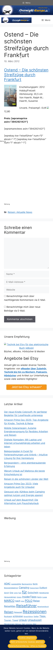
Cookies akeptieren (27, 638)
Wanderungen (9, 624)
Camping (24, 587)
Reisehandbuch (43, 607)
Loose (44, 597)
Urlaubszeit (35, 620)
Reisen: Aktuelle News (20, 212)
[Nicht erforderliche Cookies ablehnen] (49, 637)
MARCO (9, 600)
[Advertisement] (11, 97)
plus (22, 601)
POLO (28, 600)
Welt (23, 624)
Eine (11, 593)
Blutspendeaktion (11, 588)
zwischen (29, 624)
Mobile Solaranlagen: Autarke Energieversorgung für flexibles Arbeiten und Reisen (26, 431)
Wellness (18, 624)
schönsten (18, 616)
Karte (39, 597)
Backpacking (27, 584)
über (34, 624)
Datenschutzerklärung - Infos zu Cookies (27, 646)
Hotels (19, 597)
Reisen (8, 612)
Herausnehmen (10, 597)
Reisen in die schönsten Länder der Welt (26, 479)
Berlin (35, 584)
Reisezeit (18, 612)
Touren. (8, 620)
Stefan (36, 616)
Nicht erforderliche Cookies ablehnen (27, 642)
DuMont (43, 587)
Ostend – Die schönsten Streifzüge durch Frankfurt (26, 75)
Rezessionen (34, 611)
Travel (15, 620)
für (24, 592)
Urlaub (23, 620)
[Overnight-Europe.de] (16, 20)
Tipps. (42, 616)
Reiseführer (26, 605)
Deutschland (34, 588)
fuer (19, 593)
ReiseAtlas (9, 606)
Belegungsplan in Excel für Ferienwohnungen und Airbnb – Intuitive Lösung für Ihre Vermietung (26, 455)
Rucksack (8, 616)
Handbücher (44, 593)
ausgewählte (16, 584)
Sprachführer (28, 616)
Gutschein (33, 592)
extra (16, 593)
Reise (36, 600)
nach (17, 600)
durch (6, 593)
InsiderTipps (29, 596)
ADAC (7, 583)
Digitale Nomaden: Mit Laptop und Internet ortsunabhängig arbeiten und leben (24, 443)
